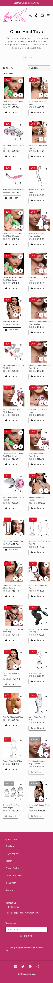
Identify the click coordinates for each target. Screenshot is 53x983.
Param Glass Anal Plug (12, 761)
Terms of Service (13, 875)
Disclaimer (10, 883)
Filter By (9, 68)
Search (8, 861)
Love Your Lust (29, 974)
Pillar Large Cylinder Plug (13, 541)
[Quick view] (20, 81)
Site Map (9, 890)
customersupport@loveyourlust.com (22, 913)
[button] (39, 68)
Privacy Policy (12, 868)
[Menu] (48, 15)
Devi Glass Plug (35, 673)
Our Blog (9, 846)
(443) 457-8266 (12, 907)
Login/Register (12, 853)
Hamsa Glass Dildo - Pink (13, 189)
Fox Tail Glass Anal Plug (13, 717)
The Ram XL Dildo (10, 321)
